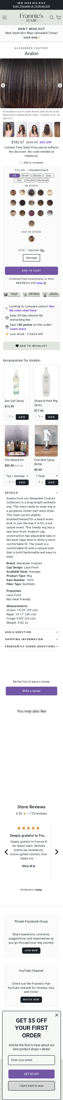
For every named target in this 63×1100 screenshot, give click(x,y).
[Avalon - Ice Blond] (16, 783)
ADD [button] (22, 417)
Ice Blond (31, 202)
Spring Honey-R (31, 223)
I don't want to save (31, 1085)
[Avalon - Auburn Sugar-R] (5, 780)
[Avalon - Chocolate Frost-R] (13, 780)
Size (29, 250)
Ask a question (18, 632)
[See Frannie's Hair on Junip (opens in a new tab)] (39, 889)
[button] (6, 416)
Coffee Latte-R (40, 192)
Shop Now (30, 37)
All (14, 175)
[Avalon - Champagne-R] (9, 780)
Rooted (30, 180)
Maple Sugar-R (31, 238)
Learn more (18, 329)
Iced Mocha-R (40, 202)
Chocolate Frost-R (31, 192)
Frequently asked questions (30, 646)
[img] (34, 866)
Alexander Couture (31, 48)
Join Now (31, 950)
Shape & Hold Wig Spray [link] (46, 403)
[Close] (56, 1015)
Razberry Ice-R (40, 213)
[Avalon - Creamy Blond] (21, 780)
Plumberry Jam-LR (31, 213)
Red (19, 180)
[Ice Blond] (20, 783)
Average (31, 257)
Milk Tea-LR (22, 213)
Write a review (31, 691)
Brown (26, 175)
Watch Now (31, 999)
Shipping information (24, 639)
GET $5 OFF (31, 1074)
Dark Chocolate (22, 202)
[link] (17, 381)
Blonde (37, 175)
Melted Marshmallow (13, 213)
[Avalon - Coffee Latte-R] (17, 780)
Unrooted (43, 180)
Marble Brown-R (49, 202)
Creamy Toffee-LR (13, 202)
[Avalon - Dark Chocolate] (11, 783)
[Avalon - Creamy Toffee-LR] (7, 783)
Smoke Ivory (49, 213)
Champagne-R (22, 192)
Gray (48, 175)
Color (31, 170)
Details (11, 492)
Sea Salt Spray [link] (14, 401)
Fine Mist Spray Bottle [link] (44, 462)
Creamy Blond (49, 192)
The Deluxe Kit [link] (14, 460)
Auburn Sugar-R (13, 192)
